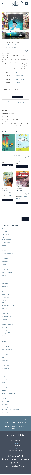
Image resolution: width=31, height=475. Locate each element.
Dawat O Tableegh (6, 259)
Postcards (4, 341)
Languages (4, 300)
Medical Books (5, 313)
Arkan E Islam (5, 234)
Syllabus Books (5, 387)
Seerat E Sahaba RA (6, 363)
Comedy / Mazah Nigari (8, 253)
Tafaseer (4, 390)
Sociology (4, 376)
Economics (4, 264)
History (3, 280)
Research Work (5, 355)
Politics (3, 338)
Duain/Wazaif (5, 261)
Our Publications (6, 327)
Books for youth (6, 242)
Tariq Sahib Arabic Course (8, 393)
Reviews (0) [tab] (5, 116)
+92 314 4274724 (15, 440)
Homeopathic (5, 283)
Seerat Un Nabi (5, 365)
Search (25, 219)
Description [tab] (5, 110)
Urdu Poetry (5, 407)
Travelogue (4, 398)
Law (3, 302)
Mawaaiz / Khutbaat (7, 311)
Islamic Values (5, 294)
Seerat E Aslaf (5, 360)
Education (4, 267)
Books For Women (6, 239)
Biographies (5, 237)
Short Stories (5, 371)
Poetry (3, 335)
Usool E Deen (5, 412)
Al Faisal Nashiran (19, 79)
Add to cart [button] (7, 165)
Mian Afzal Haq (19, 75)
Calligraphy (4, 245)
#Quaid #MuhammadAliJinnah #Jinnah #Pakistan (15, 102)
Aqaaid (3, 228)
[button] (2, 3)
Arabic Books (5, 231)
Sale (3, 357)
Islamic (3, 291)
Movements (5, 319)
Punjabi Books (5, 346)
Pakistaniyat (5, 330)
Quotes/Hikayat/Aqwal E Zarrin (9, 349)
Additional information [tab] (8, 113)
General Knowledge (7, 272)
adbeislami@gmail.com (15, 450)
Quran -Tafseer (5, 352)
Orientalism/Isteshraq (7, 324)
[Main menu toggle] (26, 3)
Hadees (3, 278)
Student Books (5, 379)
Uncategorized (5, 401)
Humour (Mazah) (6, 286)
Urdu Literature (5, 404)
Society (3, 374)
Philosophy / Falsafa (7, 333)
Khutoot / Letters (6, 297)
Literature (4, 308)
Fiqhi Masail (5, 269)
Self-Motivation (5, 368)
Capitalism (4, 248)
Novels (3, 322)
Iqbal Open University (7, 289)
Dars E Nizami (5, 256)
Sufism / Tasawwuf (6, 385)
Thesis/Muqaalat (6, 396)
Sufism (3, 382)
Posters (3, 344)
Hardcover (17, 82)
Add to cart (17, 97)
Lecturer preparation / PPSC (9, 305)
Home (3, 42)
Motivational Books (6, 316)
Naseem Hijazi (9, 195)
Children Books (5, 250)
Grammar (4, 275)
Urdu (16, 72)
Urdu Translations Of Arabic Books (10, 409)
